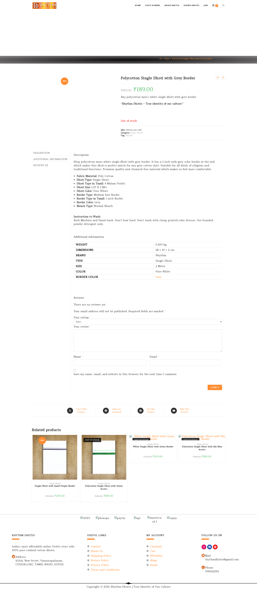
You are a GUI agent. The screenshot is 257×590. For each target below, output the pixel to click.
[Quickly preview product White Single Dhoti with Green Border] (175, 440)
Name (78, 356)
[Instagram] (204, 547)
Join (206, 5)
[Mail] (203, 555)
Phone (209, 567)
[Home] (161, 58)
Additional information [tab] (50, 159)
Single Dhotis (136, 133)
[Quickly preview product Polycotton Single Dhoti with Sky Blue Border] (224, 440)
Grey (159, 277)
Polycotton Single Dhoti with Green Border (104, 487)
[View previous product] (218, 78)
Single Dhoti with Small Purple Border (55, 486)
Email (154, 356)
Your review (82, 326)
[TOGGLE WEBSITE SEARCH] (223, 5)
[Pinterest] (215, 547)
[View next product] (223, 78)
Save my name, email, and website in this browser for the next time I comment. (125, 374)
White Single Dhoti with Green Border (153, 446)
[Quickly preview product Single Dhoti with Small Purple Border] (77, 440)
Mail (208, 555)
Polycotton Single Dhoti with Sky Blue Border (202, 447)
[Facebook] (209, 547)
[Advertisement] (128, 33)
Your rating (82, 317)
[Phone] (203, 567)
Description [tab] (41, 152)
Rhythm (129, 135)
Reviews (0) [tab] (40, 165)
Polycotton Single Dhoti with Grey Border (192, 58)
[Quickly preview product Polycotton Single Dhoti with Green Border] (126, 440)
